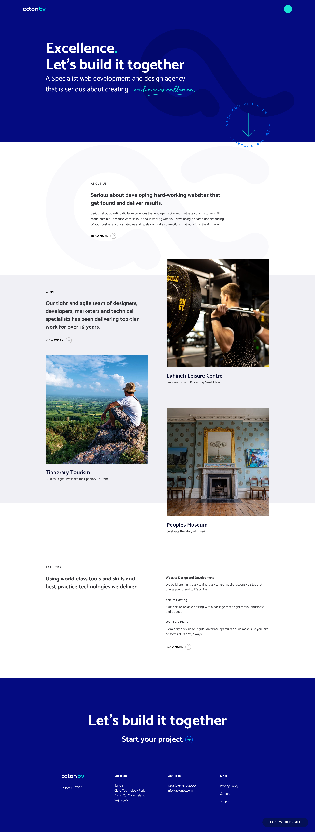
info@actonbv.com (180, 790)
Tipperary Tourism (68, 473)
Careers (225, 793)
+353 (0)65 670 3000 (182, 785)
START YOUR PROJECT (285, 822)
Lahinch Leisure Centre (195, 376)
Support (225, 801)
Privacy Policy (229, 786)
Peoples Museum (187, 525)
